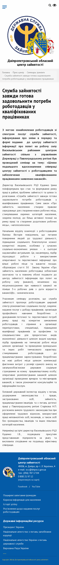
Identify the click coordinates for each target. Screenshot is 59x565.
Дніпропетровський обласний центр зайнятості (30, 62)
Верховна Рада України (16, 548)
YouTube (36, 486)
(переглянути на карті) (28, 479)
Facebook (22, 486)
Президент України (13, 527)
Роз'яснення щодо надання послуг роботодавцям (21, 510)
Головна (6, 72)
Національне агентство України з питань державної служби (25, 541)
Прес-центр (18, 72)
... (4, 552)
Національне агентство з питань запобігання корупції (27, 533)
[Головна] (30, 37)
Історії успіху (10, 504)
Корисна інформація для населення (22, 499)
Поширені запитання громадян (19, 495)
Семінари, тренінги (36, 72)
